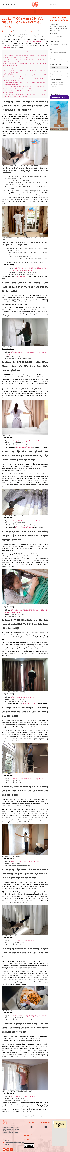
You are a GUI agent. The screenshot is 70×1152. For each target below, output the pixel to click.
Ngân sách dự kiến (56, 72)
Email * (52, 49)
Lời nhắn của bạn (55, 79)
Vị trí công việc (54, 41)
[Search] (65, 5)
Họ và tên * (53, 33)
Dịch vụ (35, 31)
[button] (35, 11)
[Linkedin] (11, 1149)
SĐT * (51, 56)
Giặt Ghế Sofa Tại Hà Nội (24, 527)
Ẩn (28, 52)
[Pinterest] (7, 1149)
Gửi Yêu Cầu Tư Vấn (59, 97)
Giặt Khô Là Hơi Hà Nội (23, 447)
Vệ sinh (40, 31)
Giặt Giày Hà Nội (21, 276)
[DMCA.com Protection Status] (31, 1145)
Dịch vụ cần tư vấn (56, 64)
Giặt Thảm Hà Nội (29, 703)
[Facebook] (4, 1149)
